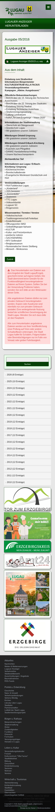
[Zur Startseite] (18, 11)
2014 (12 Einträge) (16, 455)
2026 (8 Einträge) (15, 375)
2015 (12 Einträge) (16, 448)
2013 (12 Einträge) (16, 462)
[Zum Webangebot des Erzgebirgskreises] (27, 546)
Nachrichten (10, 664)
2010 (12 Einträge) (16, 482)
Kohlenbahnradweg (13, 785)
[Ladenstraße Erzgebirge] (27, 525)
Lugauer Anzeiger (12, 669)
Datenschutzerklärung (13, 806)
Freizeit (8, 754)
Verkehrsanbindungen (14, 695)
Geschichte (9, 691)
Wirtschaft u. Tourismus (15, 779)
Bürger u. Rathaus (13, 719)
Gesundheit (9, 763)
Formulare (9, 737)
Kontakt (24, 806)
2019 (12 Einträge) (16, 422)
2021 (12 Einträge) (16, 408)
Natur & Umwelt (11, 693)
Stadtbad (8, 788)
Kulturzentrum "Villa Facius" (16, 756)
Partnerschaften (11, 708)
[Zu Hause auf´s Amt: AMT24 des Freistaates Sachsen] (27, 561)
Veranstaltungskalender (14, 751)
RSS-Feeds (9, 681)
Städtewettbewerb (12, 674)
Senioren (8, 768)
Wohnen (8, 771)
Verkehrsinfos (10, 671)
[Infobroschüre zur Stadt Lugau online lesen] (27, 594)
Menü (48, 7)
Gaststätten (9, 790)
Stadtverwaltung (11, 725)
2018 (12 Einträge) (16, 428)
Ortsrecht (8, 734)
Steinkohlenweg (11, 783)
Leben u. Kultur (12, 748)
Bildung (8, 761)
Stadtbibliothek (11, 758)
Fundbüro (9, 732)
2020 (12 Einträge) (16, 415)
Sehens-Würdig (11, 698)
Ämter (7, 727)
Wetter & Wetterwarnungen (16, 666)
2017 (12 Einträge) (16, 435)
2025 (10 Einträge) (16, 381)
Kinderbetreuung (12, 766)
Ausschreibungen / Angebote (17, 676)
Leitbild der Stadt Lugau (15, 710)
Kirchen (8, 700)
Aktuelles (9, 660)
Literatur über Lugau (13, 703)
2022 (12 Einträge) (16, 401)
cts (29, 808)
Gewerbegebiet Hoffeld (14, 795)
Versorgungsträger (12, 739)
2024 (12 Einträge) (16, 388)
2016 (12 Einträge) (16, 442)
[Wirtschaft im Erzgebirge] (27, 635)
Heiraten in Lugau (12, 742)
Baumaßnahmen (12, 678)
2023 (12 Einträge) (16, 395)
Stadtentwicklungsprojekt (15, 712)
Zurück (10, 259)
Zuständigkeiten (11, 729)
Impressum (38, 804)
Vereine (8, 773)
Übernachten (10, 792)
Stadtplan (9, 705)
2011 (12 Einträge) (15, 475)
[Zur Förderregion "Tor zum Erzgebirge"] (27, 499)
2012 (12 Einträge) (16, 469)
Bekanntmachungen (13, 722)
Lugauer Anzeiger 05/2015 (27, 61)
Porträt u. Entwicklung (15, 687)
